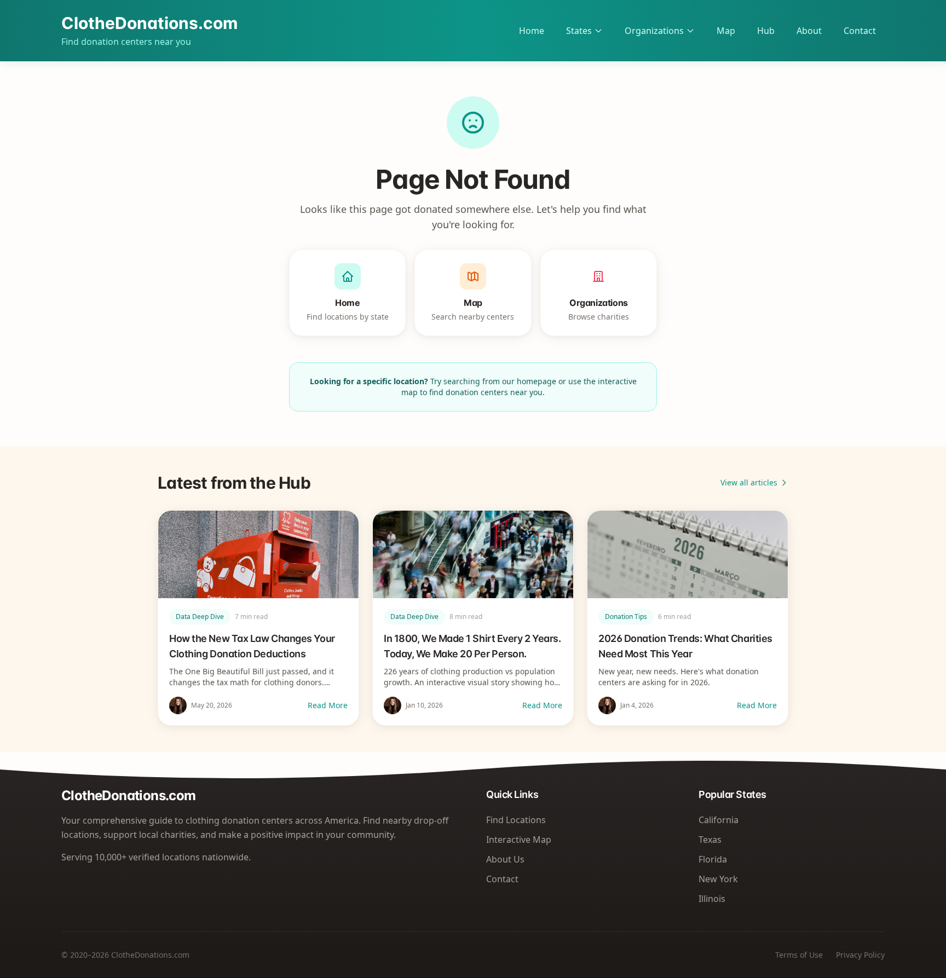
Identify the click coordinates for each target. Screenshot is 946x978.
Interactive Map (518, 840)
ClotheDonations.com (149, 23)
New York (718, 879)
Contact (860, 31)
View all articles (748, 482)
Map (726, 31)
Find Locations (516, 820)
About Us (505, 859)
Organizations (654, 31)
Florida (713, 859)
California (719, 820)
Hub (766, 31)
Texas (710, 840)
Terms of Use (799, 955)
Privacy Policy (860, 955)
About (809, 31)
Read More (328, 705)
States (579, 31)
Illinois (712, 899)
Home (531, 31)
